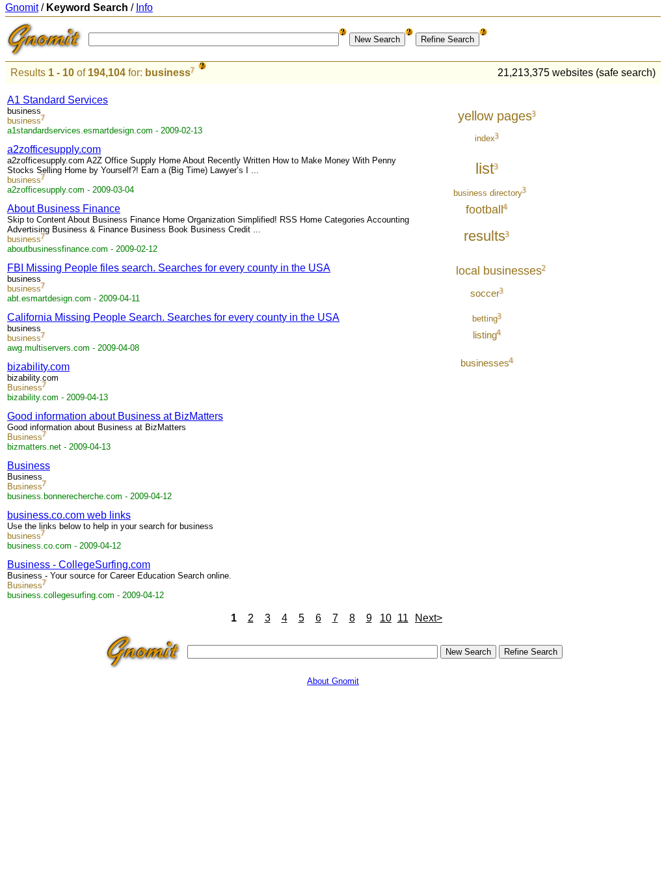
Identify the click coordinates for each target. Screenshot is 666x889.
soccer (485, 293)
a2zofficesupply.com (54, 149)
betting (485, 318)
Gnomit (21, 7)
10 (386, 617)
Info (144, 7)
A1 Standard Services (57, 99)
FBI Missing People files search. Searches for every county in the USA (168, 267)
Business (24, 387)
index (485, 138)
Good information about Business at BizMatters (115, 416)
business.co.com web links (69, 515)
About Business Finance (63, 208)
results (484, 236)
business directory (487, 193)
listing (485, 334)
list (484, 168)
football (484, 209)
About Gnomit (333, 681)
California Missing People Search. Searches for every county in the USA (173, 317)
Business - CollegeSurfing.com (78, 564)
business (168, 72)
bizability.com (38, 366)
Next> (428, 617)
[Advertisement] (607, 281)
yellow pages (495, 116)
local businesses (499, 270)
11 (402, 617)
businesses (484, 362)
